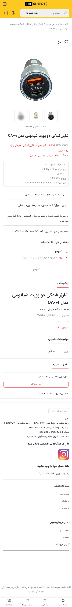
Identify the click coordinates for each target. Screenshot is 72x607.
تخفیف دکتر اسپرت (45, 145)
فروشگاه (65, 501)
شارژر (50, 156)
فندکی (33, 156)
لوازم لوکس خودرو (53, 24)
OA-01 (58, 156)
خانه (67, 24)
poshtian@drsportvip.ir (51, 432)
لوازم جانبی (63, 151)
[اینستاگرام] (63, 454)
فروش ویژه (15, 145)
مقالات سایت (63, 531)
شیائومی (42, 156)
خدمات (66, 538)
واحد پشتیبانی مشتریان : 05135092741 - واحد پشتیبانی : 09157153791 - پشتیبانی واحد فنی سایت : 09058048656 (36, 425)
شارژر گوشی (37, 24)
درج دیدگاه (36, 384)
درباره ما (65, 508)
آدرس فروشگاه (62, 544)
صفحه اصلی (64, 494)
